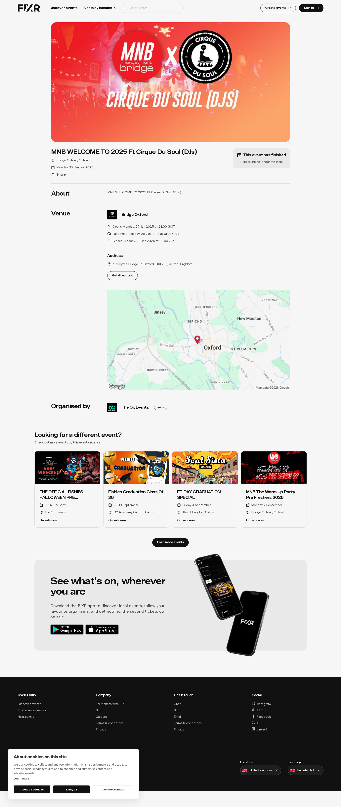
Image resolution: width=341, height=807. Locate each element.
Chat (177, 704)
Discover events (64, 8)
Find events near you (32, 710)
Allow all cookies (32, 789)
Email (177, 717)
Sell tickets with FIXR (111, 704)
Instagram (264, 704)
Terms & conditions (110, 723)
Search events (138, 8)
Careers (101, 717)
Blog (99, 710)
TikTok (261, 710)
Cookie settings (113, 789)
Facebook (264, 717)
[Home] (29, 8)
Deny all (71, 789)
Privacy (101, 729)
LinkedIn (263, 729)
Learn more (21, 778)
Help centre (26, 717)
